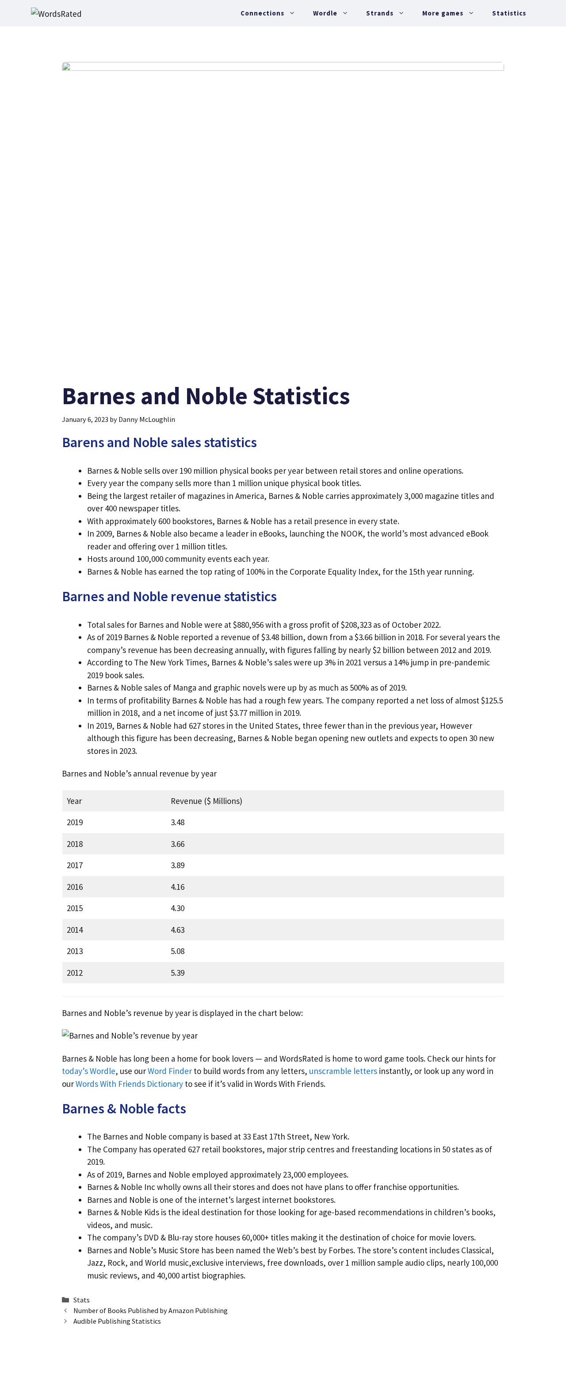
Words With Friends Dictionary (129, 1083)
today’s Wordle (88, 1071)
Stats (81, 1299)
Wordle (325, 13)
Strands (380, 13)
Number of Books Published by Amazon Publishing (150, 1310)
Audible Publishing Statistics (117, 1321)
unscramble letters (343, 1071)
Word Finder (170, 1071)
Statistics (509, 13)
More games (442, 13)
